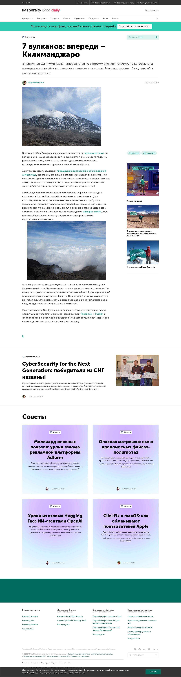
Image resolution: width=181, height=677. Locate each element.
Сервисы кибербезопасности (140, 616)
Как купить (41, 18)
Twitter (99, 313)
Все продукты (63, 625)
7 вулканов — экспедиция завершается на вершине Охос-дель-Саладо (142, 233)
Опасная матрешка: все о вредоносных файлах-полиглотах (126, 447)
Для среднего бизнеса (125, 3)
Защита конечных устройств (140, 627)
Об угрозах (93, 18)
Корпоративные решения (140, 610)
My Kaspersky (151, 10)
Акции (105, 18)
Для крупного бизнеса (148, 3)
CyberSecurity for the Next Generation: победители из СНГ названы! (63, 370)
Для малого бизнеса (102, 3)
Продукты (26, 18)
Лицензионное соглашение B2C (34, 656)
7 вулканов (30, 37)
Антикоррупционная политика (102, 654)
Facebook (86, 313)
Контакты (25, 663)
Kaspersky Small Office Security (70, 616)
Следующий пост (32, 356)
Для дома (84, 3)
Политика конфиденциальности (79, 654)
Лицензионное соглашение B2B (58, 656)
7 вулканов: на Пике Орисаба (141, 267)
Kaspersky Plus (28, 621)
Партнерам (45, 663)
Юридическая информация (80, 656)
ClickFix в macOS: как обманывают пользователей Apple (126, 521)
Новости (63, 663)
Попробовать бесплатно (134, 26)
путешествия (149, 153)
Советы (56, 432)
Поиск (156, 37)
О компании (35, 663)
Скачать (66, 18)
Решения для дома (31, 610)
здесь (81, 673)
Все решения (27, 629)
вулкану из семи (94, 153)
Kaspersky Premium (30, 625)
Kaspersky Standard (30, 616)
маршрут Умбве (92, 211)
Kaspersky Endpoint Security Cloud (71, 621)
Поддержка (79, 18)
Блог (114, 18)
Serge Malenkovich (36, 82)
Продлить (55, 18)
